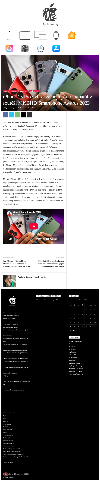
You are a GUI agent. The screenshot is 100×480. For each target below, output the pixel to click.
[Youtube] (10, 402)
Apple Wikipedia (7, 427)
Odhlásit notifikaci (8, 462)
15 (86, 318)
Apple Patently (7, 424)
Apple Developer (7, 429)
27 (78, 326)
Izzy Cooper (14, 327)
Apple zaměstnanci (8, 435)
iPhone (6, 91)
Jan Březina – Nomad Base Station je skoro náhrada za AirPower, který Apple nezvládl (16, 264)
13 (78, 318)
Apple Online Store (8, 440)
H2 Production (14, 324)
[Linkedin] (16, 395)
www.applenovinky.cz (11, 312)
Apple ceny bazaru (7, 437)
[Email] (23, 114)
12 (74, 318)
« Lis (70, 330)
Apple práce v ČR (7, 432)
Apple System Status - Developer (11, 451)
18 (70, 322)
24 (95, 322)
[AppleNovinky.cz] (50, 14)
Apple (4, 416)
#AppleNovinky (12, 318)
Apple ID (5, 418)
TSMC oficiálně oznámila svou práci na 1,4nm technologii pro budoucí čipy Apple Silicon (51, 264)
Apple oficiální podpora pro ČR (11, 448)
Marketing (23, 91)
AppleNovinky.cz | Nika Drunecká (15, 108)
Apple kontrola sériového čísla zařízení (13, 454)
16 (90, 318)
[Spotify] (26, 395)
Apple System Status (8, 446)
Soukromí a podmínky (53, 300)
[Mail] (21, 395)
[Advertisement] (83, 124)
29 (86, 326)
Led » (74, 330)
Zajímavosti (34, 91)
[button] (95, 42)
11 (70, 318)
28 (82, 326)
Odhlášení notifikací (41, 300)
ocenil (30, 122)
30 (90, 326)
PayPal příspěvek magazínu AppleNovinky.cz (15, 367)
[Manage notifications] (6, 474)
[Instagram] (19, 281)
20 (78, 322)
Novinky (14, 91)
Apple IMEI (6, 421)
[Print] (29, 114)
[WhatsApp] (17, 114)
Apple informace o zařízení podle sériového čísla (15, 457)
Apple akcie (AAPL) (8, 443)
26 (74, 326)
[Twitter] (11, 114)
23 (90, 322)
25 (70, 326)
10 (95, 314)
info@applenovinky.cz (12, 315)
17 (95, 318)
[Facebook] (5, 114)
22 (86, 322)
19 (74, 322)
